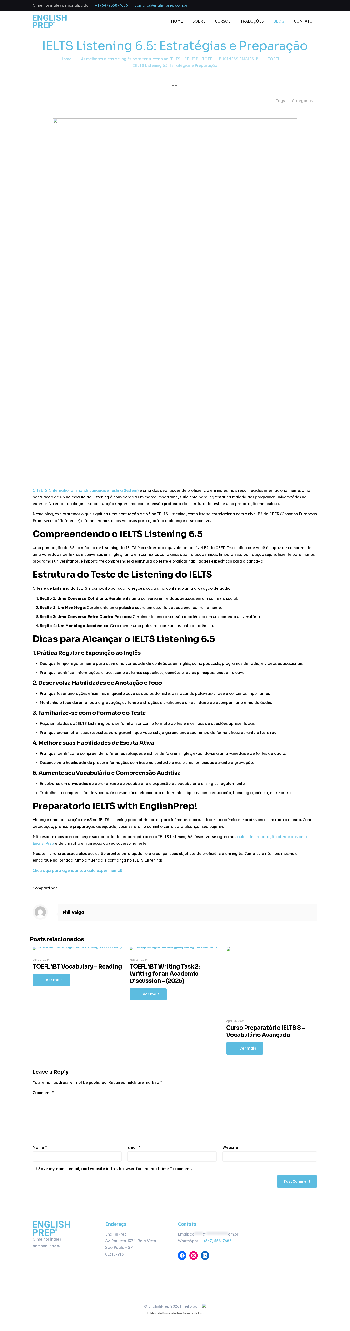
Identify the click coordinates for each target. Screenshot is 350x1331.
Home (65, 58)
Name (40, 1147)
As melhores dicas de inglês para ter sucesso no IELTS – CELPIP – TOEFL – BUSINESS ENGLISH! (169, 58)
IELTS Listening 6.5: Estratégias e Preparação (175, 65)
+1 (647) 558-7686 (111, 5)
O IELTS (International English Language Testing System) (86, 490)
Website (230, 1147)
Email (133, 1147)
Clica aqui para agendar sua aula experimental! (77, 870)
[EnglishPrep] (50, 21)
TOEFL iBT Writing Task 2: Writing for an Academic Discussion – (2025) (165, 973)
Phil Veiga (73, 912)
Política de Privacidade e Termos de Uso (175, 1313)
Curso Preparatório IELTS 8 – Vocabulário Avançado (265, 1031)
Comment (43, 1092)
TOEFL (274, 58)
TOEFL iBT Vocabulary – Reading (77, 966)
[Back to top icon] (175, 1294)
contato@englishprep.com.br (161, 5)
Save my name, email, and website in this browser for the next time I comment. (115, 1168)
